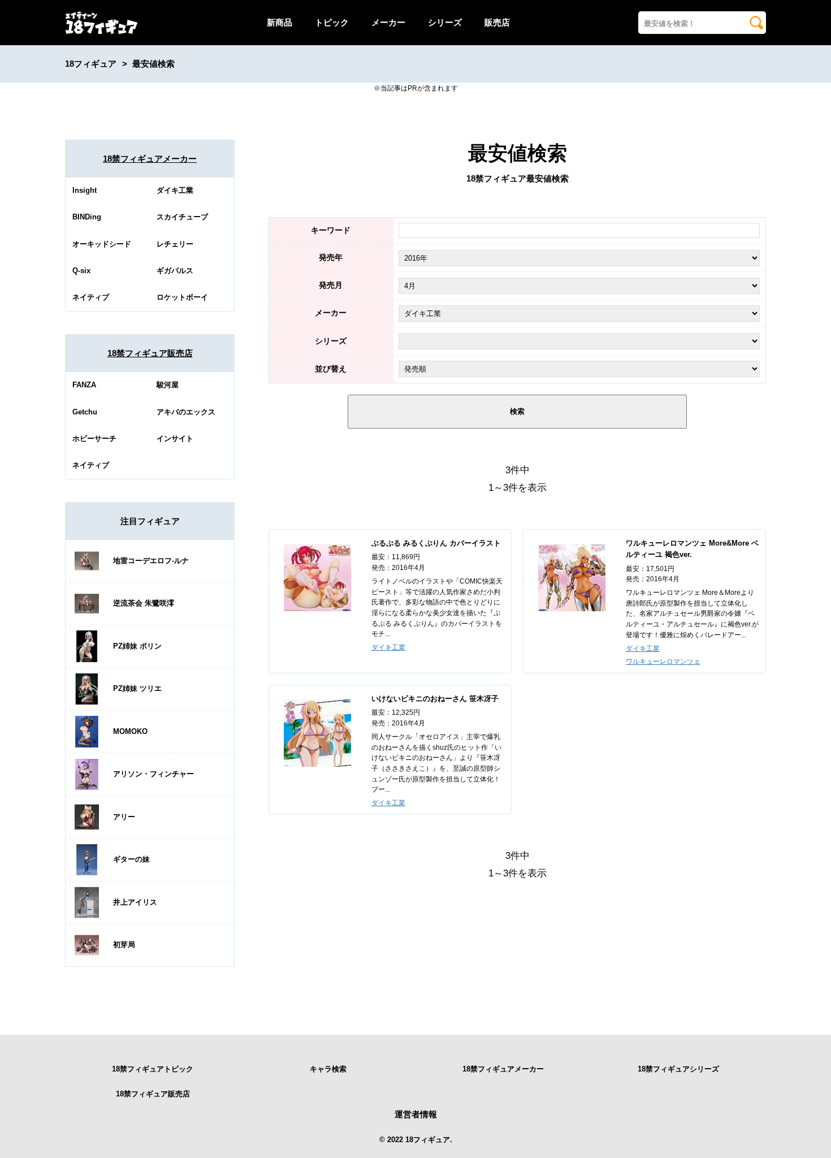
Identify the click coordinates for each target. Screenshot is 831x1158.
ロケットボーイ (182, 297)
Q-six (81, 270)
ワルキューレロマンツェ (663, 662)
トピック (332, 22)
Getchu (84, 412)
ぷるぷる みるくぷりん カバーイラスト (436, 543)
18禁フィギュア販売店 (150, 353)
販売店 (497, 22)
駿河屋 (168, 385)
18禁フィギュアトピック (152, 1069)
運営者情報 (416, 1114)
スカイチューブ (182, 217)
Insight (84, 190)
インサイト (175, 438)
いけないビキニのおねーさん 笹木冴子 (435, 698)
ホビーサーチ (94, 438)
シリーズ (445, 22)
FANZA (84, 385)
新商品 (279, 22)
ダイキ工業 (175, 190)
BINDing (86, 217)
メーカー (388, 22)
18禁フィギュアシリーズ (678, 1069)
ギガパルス (175, 270)
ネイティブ (90, 297)
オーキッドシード (101, 244)
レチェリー (175, 244)
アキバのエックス (186, 412)
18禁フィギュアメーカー (150, 158)
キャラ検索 (328, 1069)
